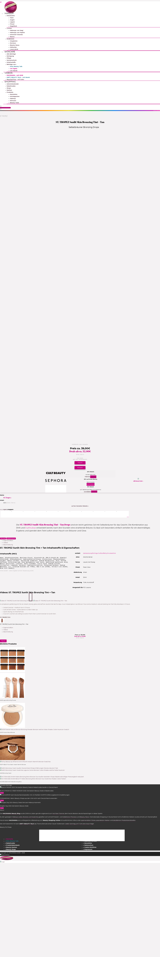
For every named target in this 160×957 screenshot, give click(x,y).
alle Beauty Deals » (138, 481)
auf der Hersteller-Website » (80, 506)
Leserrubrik (14, 49)
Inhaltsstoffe (11, 62)
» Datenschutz (88, 845)
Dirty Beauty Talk (16, 66)
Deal (1, 793)
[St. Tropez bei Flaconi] (65, 515)
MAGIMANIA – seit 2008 (15, 75)
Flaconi (80, 462)
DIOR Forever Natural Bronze (7, 732)
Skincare (10, 52)
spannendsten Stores (88, 820)
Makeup (9, 13)
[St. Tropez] (4, 119)
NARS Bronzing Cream (5, 773)
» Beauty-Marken (11, 847)
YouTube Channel (58, 813)
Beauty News (14, 45)
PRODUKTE (11, 15)
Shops (9, 88)
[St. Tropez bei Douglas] (30, 515)
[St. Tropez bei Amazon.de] (7, 515)
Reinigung (10, 56)
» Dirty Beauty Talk (11, 841)
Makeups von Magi (16, 30)
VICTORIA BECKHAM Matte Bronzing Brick (11, 781)
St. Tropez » (7, 498)
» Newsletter (87, 843)
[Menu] (0, 106)
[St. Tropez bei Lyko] (112, 515)
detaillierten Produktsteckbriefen (124, 820)
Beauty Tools (14, 102)
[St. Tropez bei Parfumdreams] (42, 515)
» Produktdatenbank (12, 845)
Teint (12, 17)
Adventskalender (13, 84)
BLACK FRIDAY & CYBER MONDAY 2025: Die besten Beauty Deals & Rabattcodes (27, 790)
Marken (9, 90)
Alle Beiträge (11, 54)
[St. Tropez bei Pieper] (77, 515)
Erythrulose (30, 528)
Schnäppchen (15, 96)
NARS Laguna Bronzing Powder (8, 700)
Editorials (13, 47)
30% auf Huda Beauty (90, 479)
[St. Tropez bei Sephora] (18, 515)
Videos (8, 73)
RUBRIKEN (10, 39)
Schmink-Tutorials (16, 34)
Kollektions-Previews (70, 817)
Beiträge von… (12, 64)
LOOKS (9, 28)
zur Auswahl (90, 484)
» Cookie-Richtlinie (89, 847)
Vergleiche (13, 41)
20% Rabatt (90, 471)
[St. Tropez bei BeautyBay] (100, 515)
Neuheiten (13, 94)
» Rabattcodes (10, 843)
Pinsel (12, 24)
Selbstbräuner (11, 538)
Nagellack (13, 26)
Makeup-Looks (17, 817)
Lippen (12, 22)
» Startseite (9, 839)
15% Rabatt (90, 486)
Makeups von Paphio (17, 32)
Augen (12, 20)
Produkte (10, 92)
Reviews (13, 43)
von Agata (13, 68)
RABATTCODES (5, 107)
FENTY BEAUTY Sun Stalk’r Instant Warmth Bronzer (13, 764)
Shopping (10, 82)
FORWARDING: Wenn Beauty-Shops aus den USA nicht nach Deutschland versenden (28, 798)
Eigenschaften (8, 540)
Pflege (9, 58)
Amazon (80, 467)
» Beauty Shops (10, 849)
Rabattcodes (11, 86)
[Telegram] (0, 2)
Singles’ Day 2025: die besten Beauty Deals (14, 806)
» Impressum (87, 849)
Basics (12, 36)
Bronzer (3, 538)
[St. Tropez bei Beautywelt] (53, 515)
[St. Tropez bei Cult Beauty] (88, 515)
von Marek (13, 70)
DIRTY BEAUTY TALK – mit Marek (18, 77)
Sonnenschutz (12, 60)
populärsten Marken (103, 820)
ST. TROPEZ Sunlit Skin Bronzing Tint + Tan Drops (45, 524)
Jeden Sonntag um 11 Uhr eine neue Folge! (79, 823)
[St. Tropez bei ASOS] (123, 515)
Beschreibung (8, 544)
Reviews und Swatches (30, 817)
